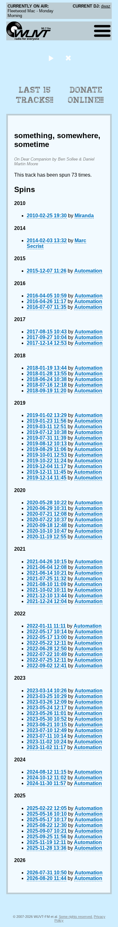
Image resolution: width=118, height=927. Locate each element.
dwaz (105, 6)
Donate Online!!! (86, 95)
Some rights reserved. (76, 916)
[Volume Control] (69, 58)
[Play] (51, 58)
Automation (88, 270)
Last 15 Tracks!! (34, 95)
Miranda (84, 215)
